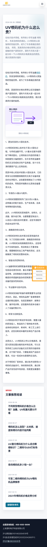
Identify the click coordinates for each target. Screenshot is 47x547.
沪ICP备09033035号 (11, 541)
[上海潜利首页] (6, 4)
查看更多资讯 (12, 505)
